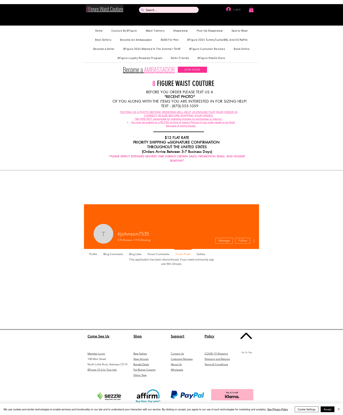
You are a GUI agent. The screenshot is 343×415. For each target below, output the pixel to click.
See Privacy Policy (277, 409)
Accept (327, 409)
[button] (251, 9)
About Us (176, 364)
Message (224, 240)
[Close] (339, 409)
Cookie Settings (306, 409)
